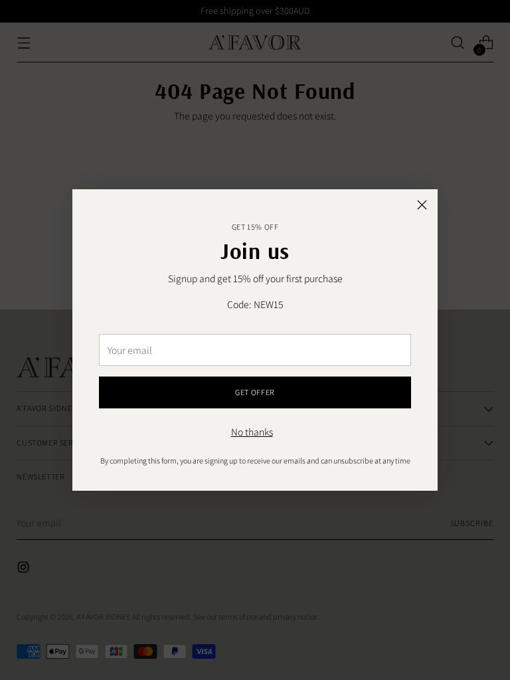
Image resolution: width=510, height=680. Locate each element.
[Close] (422, 205)
